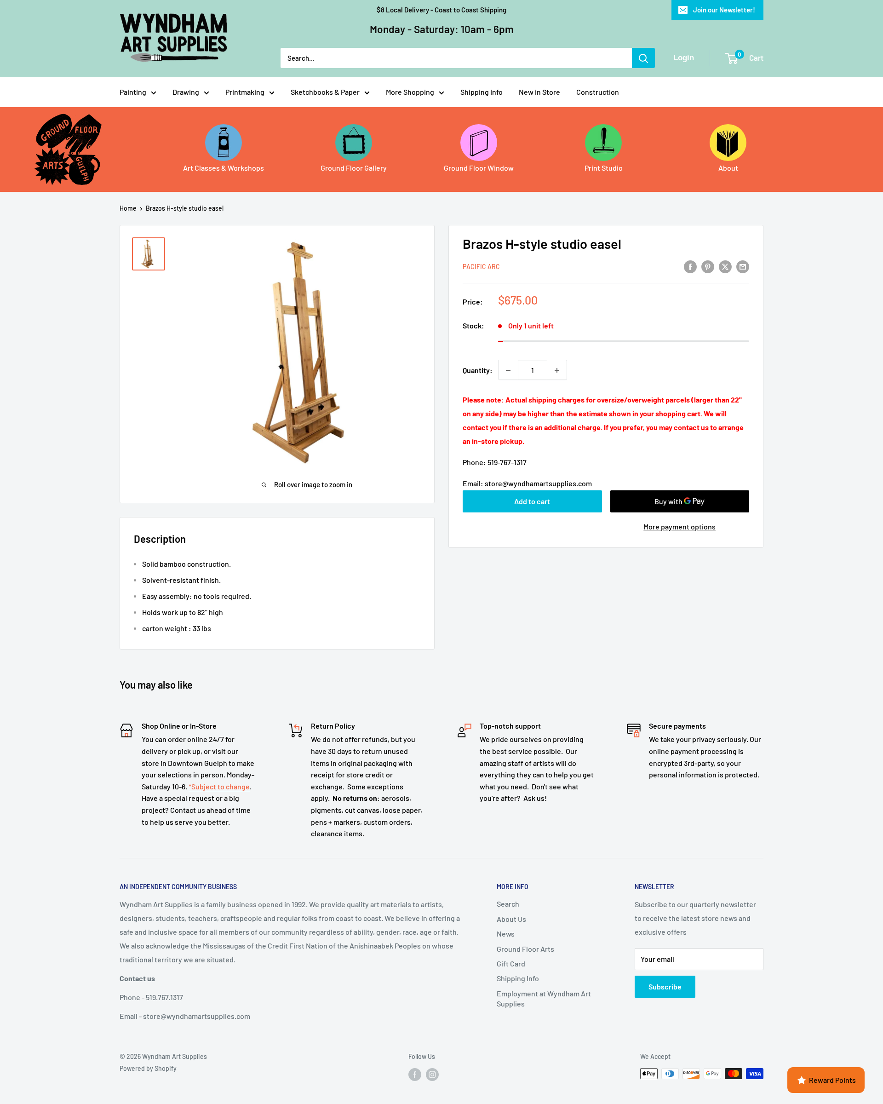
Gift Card (511, 963)
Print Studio (604, 167)
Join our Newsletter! (724, 10)
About (728, 167)
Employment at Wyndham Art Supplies (544, 998)
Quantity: (478, 370)
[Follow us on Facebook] (414, 1074)
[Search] (643, 58)
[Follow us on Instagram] (432, 1074)
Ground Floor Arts (525, 948)
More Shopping (410, 91)
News (506, 933)
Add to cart (532, 501)
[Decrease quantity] (508, 370)
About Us (511, 918)
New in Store (539, 91)
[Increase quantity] (557, 370)
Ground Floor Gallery (354, 167)
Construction (597, 91)
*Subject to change (219, 786)
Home (128, 208)
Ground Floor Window (479, 167)
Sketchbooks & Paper (325, 91)
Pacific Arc (481, 267)
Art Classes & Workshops (223, 167)
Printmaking (244, 91)
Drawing (185, 91)
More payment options (679, 526)
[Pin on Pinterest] (707, 266)
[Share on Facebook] (690, 266)
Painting (133, 91)
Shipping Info (481, 91)
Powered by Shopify (148, 1068)
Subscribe (665, 986)
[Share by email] (742, 266)
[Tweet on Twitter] (725, 266)
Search (508, 903)
